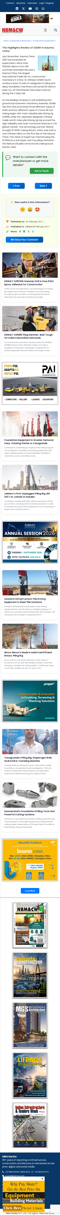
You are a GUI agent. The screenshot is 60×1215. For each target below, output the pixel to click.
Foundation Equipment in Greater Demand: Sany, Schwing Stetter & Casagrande (29, 441)
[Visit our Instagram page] (37, 9)
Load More (30, 891)
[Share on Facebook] (20, 231)
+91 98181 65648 (12, 1172)
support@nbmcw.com (14, 1176)
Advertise (20, 3)
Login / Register (46, 3)
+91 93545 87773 (41, 1172)
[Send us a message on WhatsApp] (43, 9)
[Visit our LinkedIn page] (17, 9)
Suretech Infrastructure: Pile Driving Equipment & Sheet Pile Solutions (25, 600)
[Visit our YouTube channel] (30, 9)
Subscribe (32, 3)
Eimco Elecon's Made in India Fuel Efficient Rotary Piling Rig (28, 654)
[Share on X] (28, 231)
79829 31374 (25, 1172)
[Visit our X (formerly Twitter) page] (23, 9)
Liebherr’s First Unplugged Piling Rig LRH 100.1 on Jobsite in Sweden (27, 495)
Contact (10, 3)
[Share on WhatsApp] (33, 231)
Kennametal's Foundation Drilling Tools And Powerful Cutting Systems (29, 813)
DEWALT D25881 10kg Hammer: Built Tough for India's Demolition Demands (28, 336)
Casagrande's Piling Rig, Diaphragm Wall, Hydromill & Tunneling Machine (28, 759)
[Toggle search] (55, 30)
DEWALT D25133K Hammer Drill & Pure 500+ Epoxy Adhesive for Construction (29, 283)
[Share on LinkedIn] (24, 231)
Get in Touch (42, 170)
